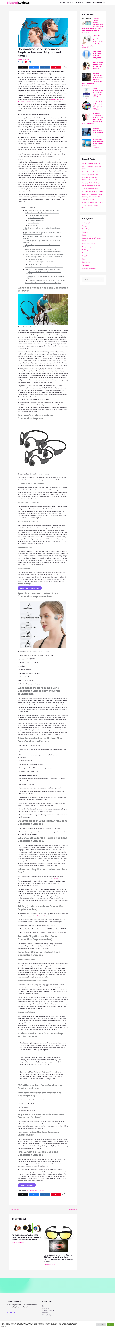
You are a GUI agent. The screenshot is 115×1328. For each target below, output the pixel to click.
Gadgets (85, 232)
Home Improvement (88, 244)
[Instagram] (7, 1312)
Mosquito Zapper (87, 247)
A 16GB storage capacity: (36, 220)
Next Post (73, 1209)
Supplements (86, 262)
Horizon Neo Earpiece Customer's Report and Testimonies (44, 267)
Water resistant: (33, 225)
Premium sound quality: (35, 259)
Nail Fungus (86, 250)
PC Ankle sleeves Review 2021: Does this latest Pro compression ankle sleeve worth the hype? (26, 1237)
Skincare (85, 253)
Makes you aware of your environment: (40, 262)
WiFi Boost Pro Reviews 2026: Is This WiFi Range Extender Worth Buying (92, 205)
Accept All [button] (110, 1324)
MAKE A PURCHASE (26, 1185)
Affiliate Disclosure (48, 1310)
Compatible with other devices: (38, 215)
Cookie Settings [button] (101, 1324)
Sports (84, 259)
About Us (45, 1312)
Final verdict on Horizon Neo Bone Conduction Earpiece (43, 283)
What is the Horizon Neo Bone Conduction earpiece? (42, 210)
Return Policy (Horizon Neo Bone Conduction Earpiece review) (45, 254)
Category (85, 226)
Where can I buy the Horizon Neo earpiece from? (40, 249)
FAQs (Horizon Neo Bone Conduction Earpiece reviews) (43, 269)
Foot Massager (87, 229)
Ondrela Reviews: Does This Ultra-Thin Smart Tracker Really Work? (92, 166)
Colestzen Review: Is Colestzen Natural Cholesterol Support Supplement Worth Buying (92, 185)
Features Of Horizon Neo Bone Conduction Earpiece (42, 213)
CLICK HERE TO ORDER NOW (29, 588)
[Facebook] (18, 62)
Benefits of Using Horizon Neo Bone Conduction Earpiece (43, 257)
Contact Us (45, 1308)
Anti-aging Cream (88, 223)
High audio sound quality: (36, 218)
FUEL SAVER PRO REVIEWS (35, 1190)
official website (58, 879)
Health (84, 235)
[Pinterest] (26, 62)
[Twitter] (22, 62)
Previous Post (14, 1209)
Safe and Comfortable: (35, 264)
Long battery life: (33, 223)
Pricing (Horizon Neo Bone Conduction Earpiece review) (43, 251)
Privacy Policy (46, 1315)
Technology (86, 265)
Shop (43, 1306)
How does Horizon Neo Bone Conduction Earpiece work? (46, 280)
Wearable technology (24, 59)
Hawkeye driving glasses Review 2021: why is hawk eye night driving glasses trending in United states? (58, 1258)
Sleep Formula (86, 256)
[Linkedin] (30, 62)
